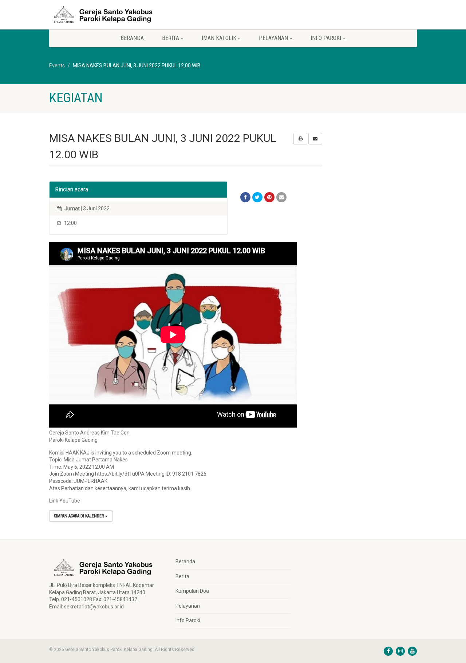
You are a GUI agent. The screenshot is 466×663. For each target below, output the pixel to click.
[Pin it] (269, 197)
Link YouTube (64, 501)
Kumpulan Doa (192, 591)
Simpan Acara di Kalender (79, 516)
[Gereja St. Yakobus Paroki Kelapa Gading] (107, 14)
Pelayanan (187, 606)
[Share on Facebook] (245, 197)
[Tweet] (257, 197)
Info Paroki (187, 620)
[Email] (281, 197)
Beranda (132, 38)
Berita (182, 576)
